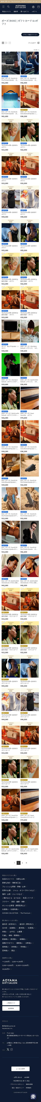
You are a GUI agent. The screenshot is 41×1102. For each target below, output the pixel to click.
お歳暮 (19, 932)
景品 (13, 951)
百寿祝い (5, 951)
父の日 (4, 928)
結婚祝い (13, 928)
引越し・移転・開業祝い (11, 935)
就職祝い (23, 939)
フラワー (5, 902)
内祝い (4, 932)
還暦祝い (19, 943)
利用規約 (28, 1088)
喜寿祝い (5, 947)
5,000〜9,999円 (7, 965)
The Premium (25, 913)
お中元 (12, 932)
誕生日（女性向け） (9, 924)
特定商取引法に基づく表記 (21, 1081)
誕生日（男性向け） (27, 924)
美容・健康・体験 (18, 902)
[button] (3, 6)
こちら (23, 1043)
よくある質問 (20, 1069)
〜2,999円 (5, 962)
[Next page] (26, 863)
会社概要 (26, 1077)
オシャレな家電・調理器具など (14, 905)
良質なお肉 (20, 879)
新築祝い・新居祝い (9, 939)
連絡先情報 (29, 1084)
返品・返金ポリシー (18, 1088)
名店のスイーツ (8, 879)
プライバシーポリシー (17, 1084)
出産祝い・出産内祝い (10, 909)
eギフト (34, 11)
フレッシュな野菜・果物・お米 (14, 887)
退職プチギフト (8, 943)
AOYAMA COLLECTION (10, 913)
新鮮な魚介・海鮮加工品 (11, 883)
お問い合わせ (18, 1077)
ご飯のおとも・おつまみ (11, 898)
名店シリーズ (28, 898)
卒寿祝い (23, 947)
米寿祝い (14, 947)
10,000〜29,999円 (22, 965)
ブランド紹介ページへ (30, 34)
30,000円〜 (6, 969)
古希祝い (29, 943)
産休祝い (22, 928)
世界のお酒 (6, 890)
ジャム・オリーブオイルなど (24, 890)
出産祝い (31, 928)
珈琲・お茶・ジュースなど (12, 894)
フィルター (32, 43)
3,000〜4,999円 (17, 962)
